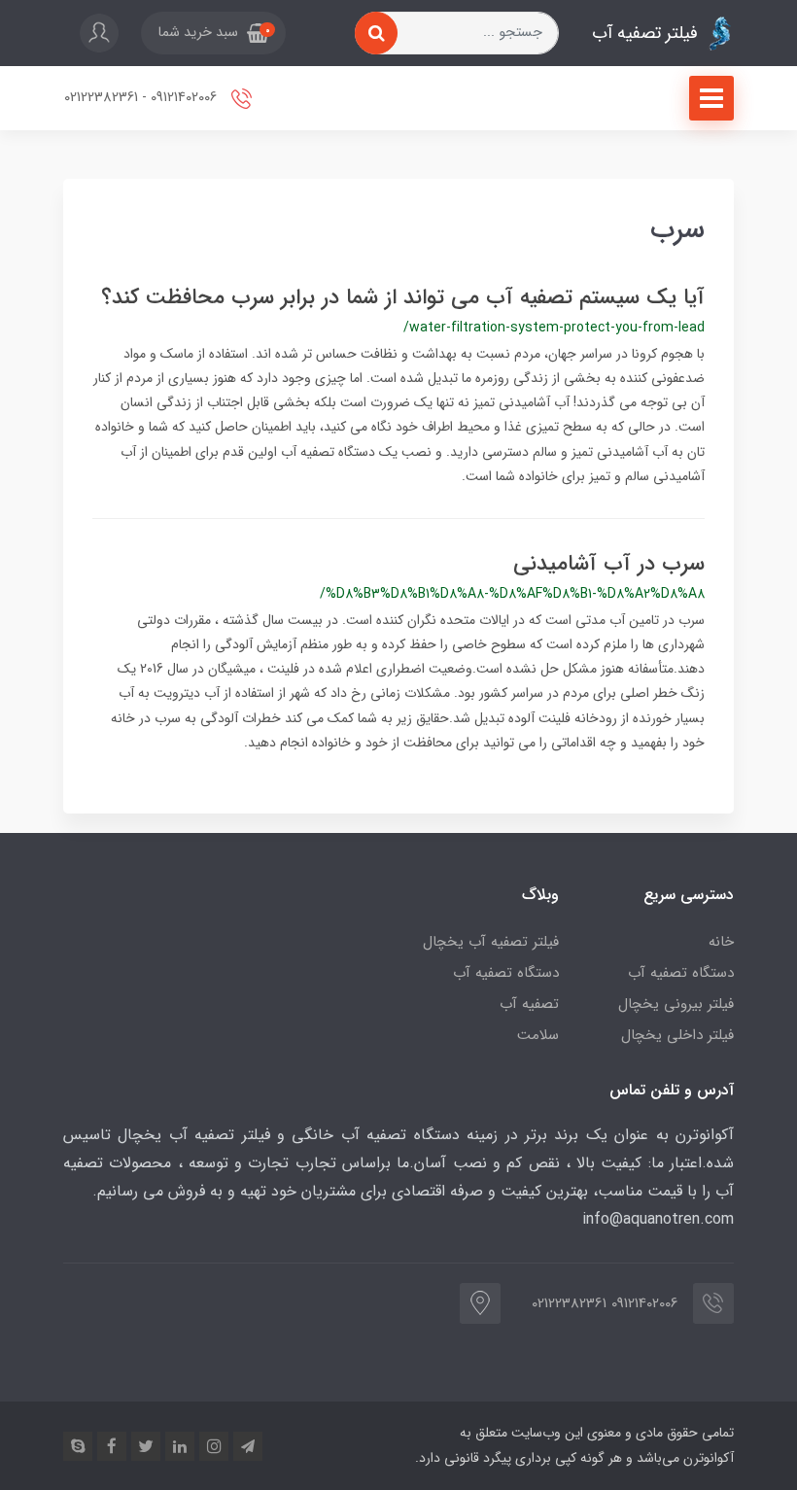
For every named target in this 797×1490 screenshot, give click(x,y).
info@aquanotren (641, 1219)
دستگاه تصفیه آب (681, 973)
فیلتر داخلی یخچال (677, 1035)
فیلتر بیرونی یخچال (676, 1004)
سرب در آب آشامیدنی (609, 563)
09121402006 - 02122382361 (142, 98)
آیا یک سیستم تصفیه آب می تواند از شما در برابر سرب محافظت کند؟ (403, 297)
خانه (721, 941)
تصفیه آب (529, 1004)
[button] (213, 33)
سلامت (538, 1035)
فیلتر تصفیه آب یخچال (491, 941)
